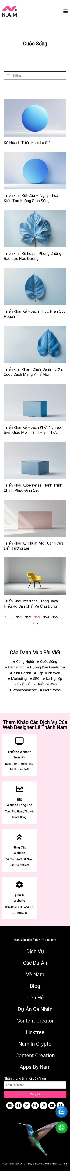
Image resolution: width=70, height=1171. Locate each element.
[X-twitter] (26, 1105)
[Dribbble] (43, 1105)
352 (28, 617)
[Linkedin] (10, 1105)
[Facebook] (18, 1105)
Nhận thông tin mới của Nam (25, 1078)
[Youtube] (52, 1105)
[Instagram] (35, 1105)
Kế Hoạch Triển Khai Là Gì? (27, 142)
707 (35, 623)
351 (19, 617)
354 (46, 617)
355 (55, 617)
